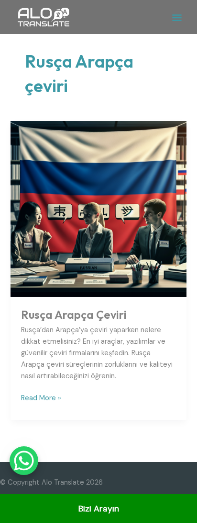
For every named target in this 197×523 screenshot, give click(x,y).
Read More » (41, 398)
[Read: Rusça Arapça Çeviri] (98, 208)
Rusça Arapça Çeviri (74, 314)
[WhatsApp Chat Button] (24, 460)
